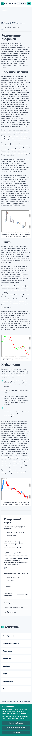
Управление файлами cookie (16, 727)
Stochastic (21, 205)
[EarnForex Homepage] (10, 3)
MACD (15, 205)
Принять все (16, 732)
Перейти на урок (10, 612)
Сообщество (7, 666)
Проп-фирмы (7, 651)
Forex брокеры (8, 636)
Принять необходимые (16, 723)
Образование (8, 681)
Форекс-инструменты (11, 643)
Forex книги (7, 658)
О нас (5, 689)
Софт (5, 674)
